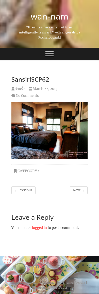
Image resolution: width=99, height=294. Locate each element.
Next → (79, 190)
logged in (39, 228)
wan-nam (49, 16)
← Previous (23, 190)
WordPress (59, 287)
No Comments (27, 96)
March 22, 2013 (44, 89)
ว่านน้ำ (19, 89)
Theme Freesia (73, 282)
